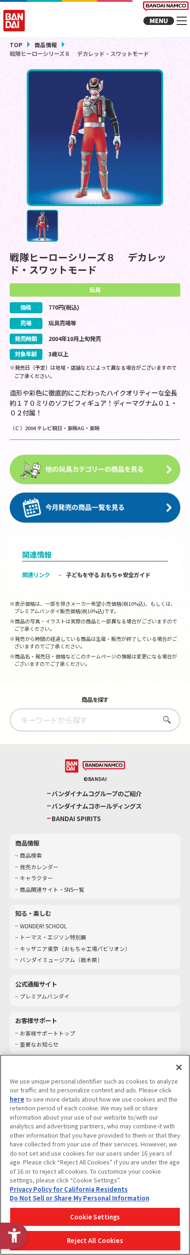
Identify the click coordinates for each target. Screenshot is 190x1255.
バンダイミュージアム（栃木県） (61, 959)
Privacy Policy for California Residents (69, 1189)
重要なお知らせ (39, 1044)
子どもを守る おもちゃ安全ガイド (108, 575)
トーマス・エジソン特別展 (53, 937)
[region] (95, 1154)
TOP (16, 45)
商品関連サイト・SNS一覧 (52, 889)
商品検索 (31, 855)
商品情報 (46, 45)
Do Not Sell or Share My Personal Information (79, 1198)
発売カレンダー (39, 867)
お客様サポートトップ (47, 1033)
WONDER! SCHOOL (43, 926)
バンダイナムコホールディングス (97, 806)
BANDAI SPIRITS (76, 818)
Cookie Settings (95, 1216)
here (17, 1099)
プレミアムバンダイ (45, 996)
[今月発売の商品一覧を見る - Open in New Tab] (95, 508)
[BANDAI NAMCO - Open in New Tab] (104, 766)
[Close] (179, 1067)
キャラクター (36, 878)
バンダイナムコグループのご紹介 (97, 793)
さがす (164, 719)
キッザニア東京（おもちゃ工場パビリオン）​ (75, 948)
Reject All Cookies (95, 1240)
